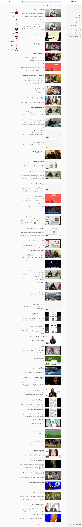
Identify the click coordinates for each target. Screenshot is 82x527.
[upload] (9, 2)
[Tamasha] (73, 2)
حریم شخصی (70, 36)
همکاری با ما (76, 36)
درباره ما (80, 36)
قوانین (73, 36)
